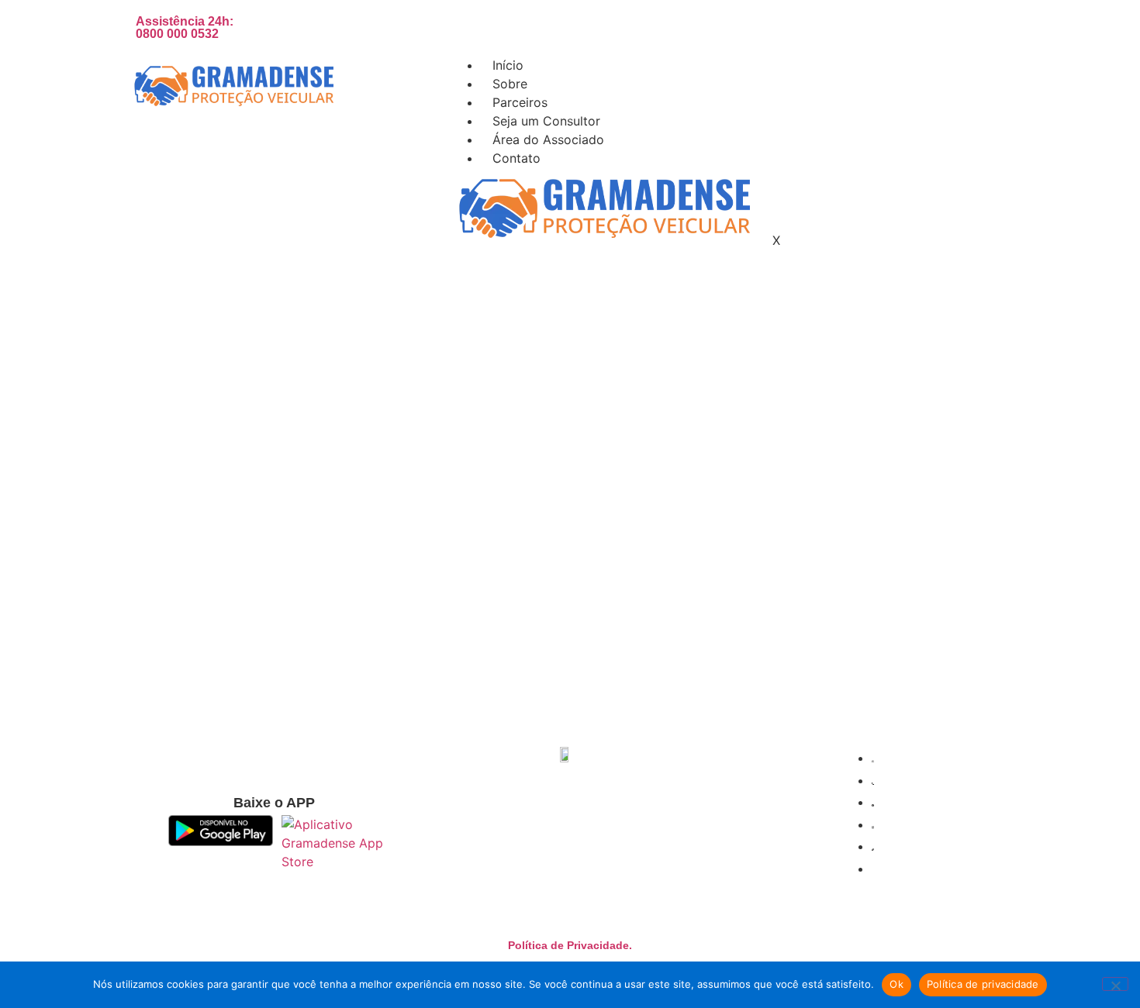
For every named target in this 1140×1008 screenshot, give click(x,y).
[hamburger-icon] (999, 62)
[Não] (1115, 984)
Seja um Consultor (546, 121)
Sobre (509, 83)
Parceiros (520, 102)
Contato (516, 158)
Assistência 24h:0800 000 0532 (184, 27)
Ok (896, 984)
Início (507, 65)
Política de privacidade (983, 984)
